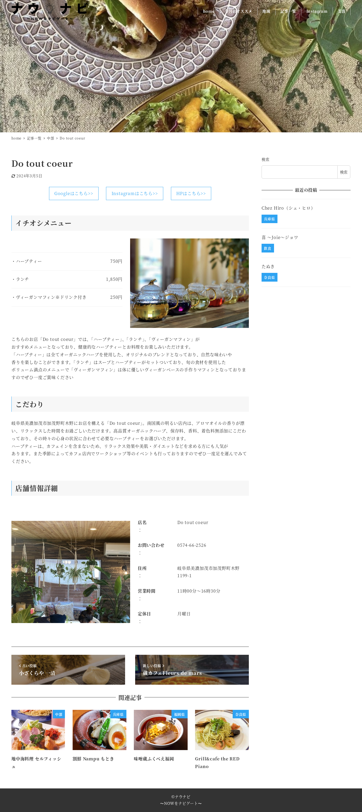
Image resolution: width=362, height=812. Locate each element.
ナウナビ (183, 796)
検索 (266, 159)
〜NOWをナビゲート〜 (181, 803)
